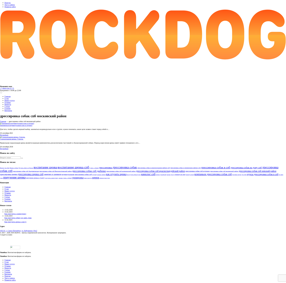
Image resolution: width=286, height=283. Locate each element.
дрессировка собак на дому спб (246, 167)
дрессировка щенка (8, 174)
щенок (95, 177)
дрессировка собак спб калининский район (121, 171)
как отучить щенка (116, 174)
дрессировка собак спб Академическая (26, 171)
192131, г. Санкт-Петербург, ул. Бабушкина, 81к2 (18, 231)
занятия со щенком (52, 174)
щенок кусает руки (105, 178)
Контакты (8, 111)
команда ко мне (180, 174)
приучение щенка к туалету (35, 178)
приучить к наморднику (51, 178)
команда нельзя (190, 174)
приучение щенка (14, 177)
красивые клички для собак (239, 174)
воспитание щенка (45, 167)
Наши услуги (9, 100)
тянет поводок (88, 178)
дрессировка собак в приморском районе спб (185, 168)
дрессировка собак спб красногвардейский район (160, 171)
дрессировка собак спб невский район (257, 171)
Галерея (7, 109)
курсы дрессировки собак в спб (262, 174)
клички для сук (171, 174)
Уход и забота (9, 5)
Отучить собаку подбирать (26, 168)
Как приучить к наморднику (15, 214)
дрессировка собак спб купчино (197, 171)
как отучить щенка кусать (134, 174)
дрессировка (105, 167)
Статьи (7, 106)
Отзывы (7, 102)
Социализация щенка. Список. (11, 139)
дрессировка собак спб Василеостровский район (55, 171)
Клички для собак (4, 168)
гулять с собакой (94, 168)
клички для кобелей (161, 174)
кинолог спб (148, 174)
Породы (7, 3)
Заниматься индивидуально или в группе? (16, 125)
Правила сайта (10, 7)
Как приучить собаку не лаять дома (18, 218)
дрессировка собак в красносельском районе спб (153, 168)
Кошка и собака (14, 168)
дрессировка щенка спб (30, 174)
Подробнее (4, 135)
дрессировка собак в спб (215, 167)
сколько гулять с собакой (65, 178)
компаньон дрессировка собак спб (213, 174)
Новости (7, 104)
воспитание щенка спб (73, 167)
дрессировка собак (125, 167)
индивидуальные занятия (99, 174)
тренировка (78, 177)
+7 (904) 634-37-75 (7, 88)
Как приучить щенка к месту (15, 222)
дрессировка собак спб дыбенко (89, 171)
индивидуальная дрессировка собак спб (76, 174)
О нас (6, 98)
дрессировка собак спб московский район (224, 171)
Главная (7, 96)
